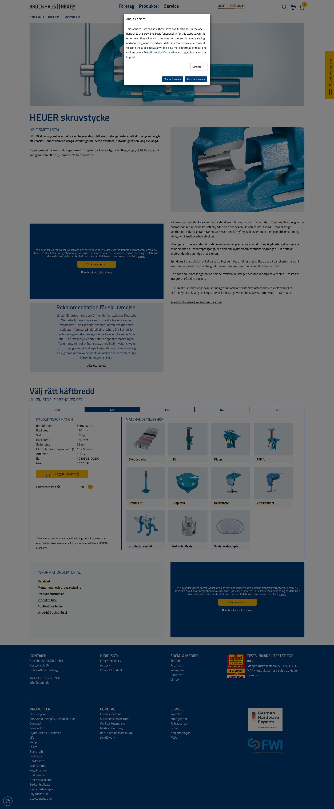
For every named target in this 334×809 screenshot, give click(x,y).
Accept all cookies (196, 79)
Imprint (130, 57)
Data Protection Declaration (160, 52)
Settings (197, 66)
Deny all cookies (172, 79)
